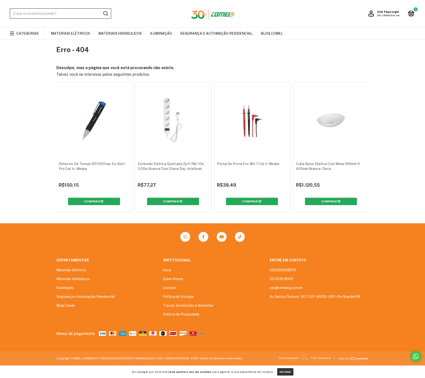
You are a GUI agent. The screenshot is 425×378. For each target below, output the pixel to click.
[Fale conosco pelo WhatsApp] (415, 356)
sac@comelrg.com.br (286, 288)
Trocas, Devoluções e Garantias (188, 305)
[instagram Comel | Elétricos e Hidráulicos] (185, 237)
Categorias (27, 33)
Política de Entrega (178, 297)
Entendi (285, 371)
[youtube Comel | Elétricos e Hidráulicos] (222, 237)
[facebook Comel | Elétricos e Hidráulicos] (203, 237)
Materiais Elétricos (70, 33)
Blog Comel (272, 33)
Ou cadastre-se (388, 15)
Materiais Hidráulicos (120, 33)
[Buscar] (105, 13)
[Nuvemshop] (353, 358)
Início (167, 270)
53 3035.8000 (281, 279)
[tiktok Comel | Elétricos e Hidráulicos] (240, 237)
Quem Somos (173, 279)
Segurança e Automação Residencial (216, 33)
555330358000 (283, 270)
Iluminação (161, 33)
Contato (169, 288)
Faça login (391, 12)
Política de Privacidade (181, 314)
